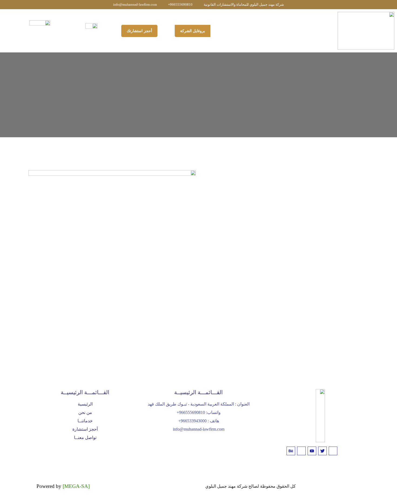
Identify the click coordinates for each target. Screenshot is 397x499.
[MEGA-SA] (76, 486)
